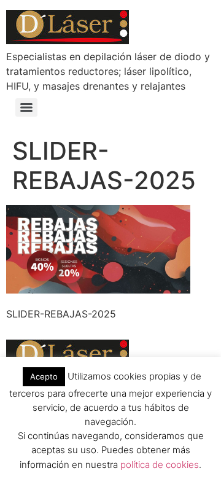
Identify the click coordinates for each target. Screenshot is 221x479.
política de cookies (159, 464)
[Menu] (26, 107)
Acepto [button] (44, 376)
